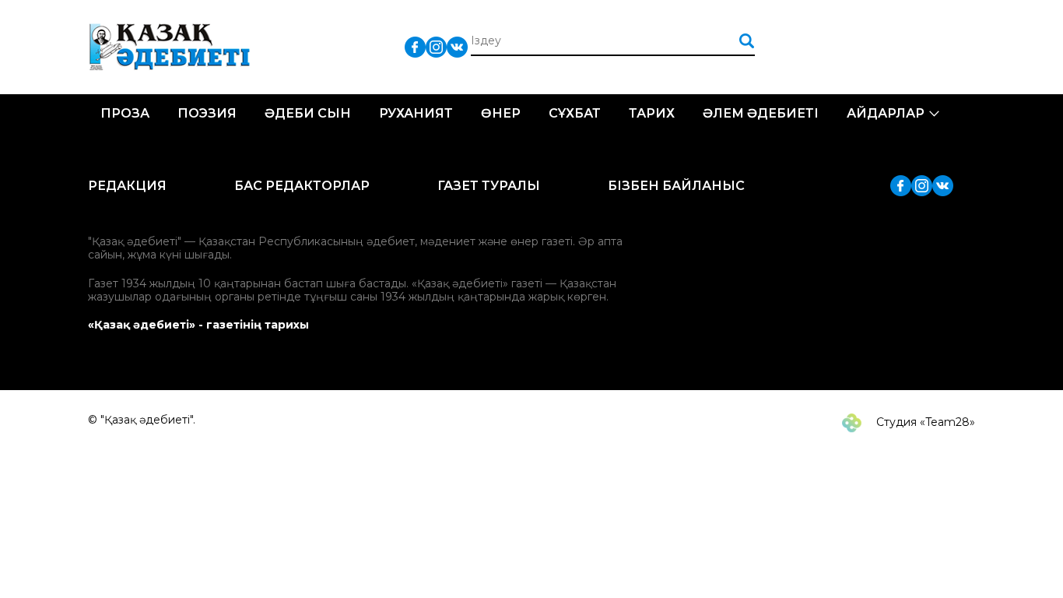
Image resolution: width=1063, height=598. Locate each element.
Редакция (127, 185)
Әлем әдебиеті (761, 113)
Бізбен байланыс (676, 185)
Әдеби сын (308, 113)
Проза (124, 113)
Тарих (652, 113)
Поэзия (207, 113)
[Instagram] (436, 46)
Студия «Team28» (924, 422)
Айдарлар (885, 113)
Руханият (416, 113)
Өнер (501, 113)
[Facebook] (415, 46)
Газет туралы (488, 185)
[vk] (457, 46)
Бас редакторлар (302, 185)
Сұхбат (575, 113)
